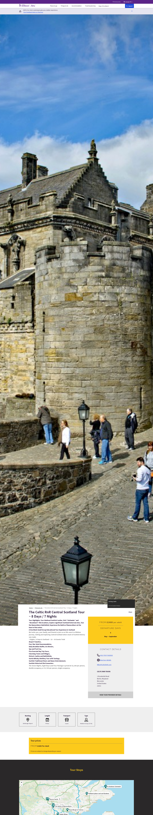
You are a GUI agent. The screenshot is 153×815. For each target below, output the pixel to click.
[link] (129, 6)
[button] (132, 11)
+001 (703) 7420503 (106, 655)
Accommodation (77, 6)
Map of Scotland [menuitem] (104, 6)
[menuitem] (53, 6)
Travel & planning (90, 6)
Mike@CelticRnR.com (104, 665)
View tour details (105, 660)
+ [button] (21, 782)
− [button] (21, 785)
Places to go (53, 6)
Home (31, 608)
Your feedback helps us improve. (33, 12)
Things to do (64, 6)
